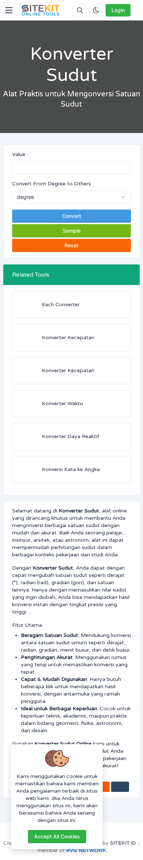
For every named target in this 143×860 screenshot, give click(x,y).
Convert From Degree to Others (51, 184)
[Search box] (80, 10)
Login (118, 10)
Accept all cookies (57, 836)
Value (18, 154)
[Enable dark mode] (96, 10)
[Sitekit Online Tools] (40, 10)
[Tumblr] (120, 787)
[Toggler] (9, 10)
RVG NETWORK (86, 850)
